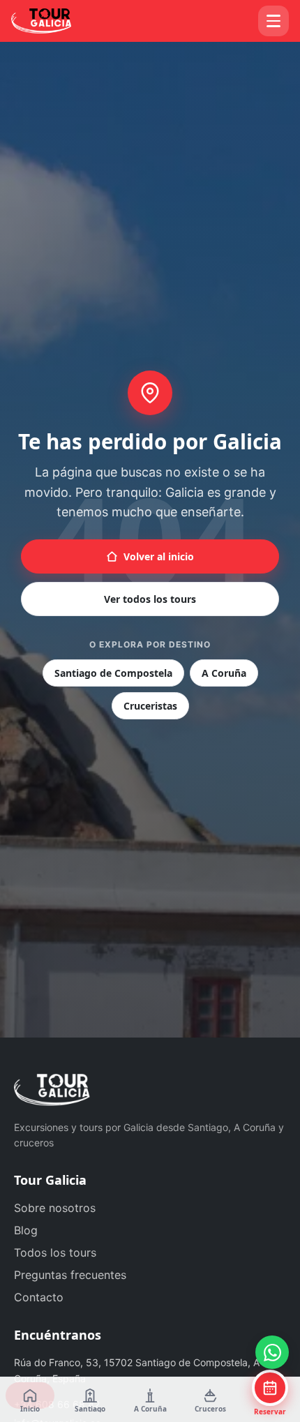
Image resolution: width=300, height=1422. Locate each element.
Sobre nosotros (55, 1208)
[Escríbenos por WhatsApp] (272, 1352)
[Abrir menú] (273, 21)
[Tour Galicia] (54, 21)
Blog (26, 1230)
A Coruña (224, 673)
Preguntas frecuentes (70, 1275)
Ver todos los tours (150, 599)
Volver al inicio (158, 556)
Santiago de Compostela (113, 673)
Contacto (38, 1297)
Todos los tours (55, 1252)
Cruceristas (150, 705)
